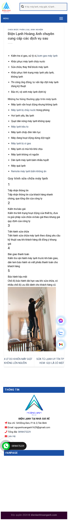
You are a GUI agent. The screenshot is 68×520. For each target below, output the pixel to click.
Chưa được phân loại (19, 30)
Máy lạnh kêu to (19, 126)
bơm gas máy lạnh (47, 55)
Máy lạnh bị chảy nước (23, 110)
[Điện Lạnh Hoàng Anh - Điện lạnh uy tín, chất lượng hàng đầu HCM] (10, 7)
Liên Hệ (11, 436)
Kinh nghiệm (37, 30)
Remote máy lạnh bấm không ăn (28, 171)
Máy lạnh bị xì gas (21, 143)
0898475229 (24, 431)
